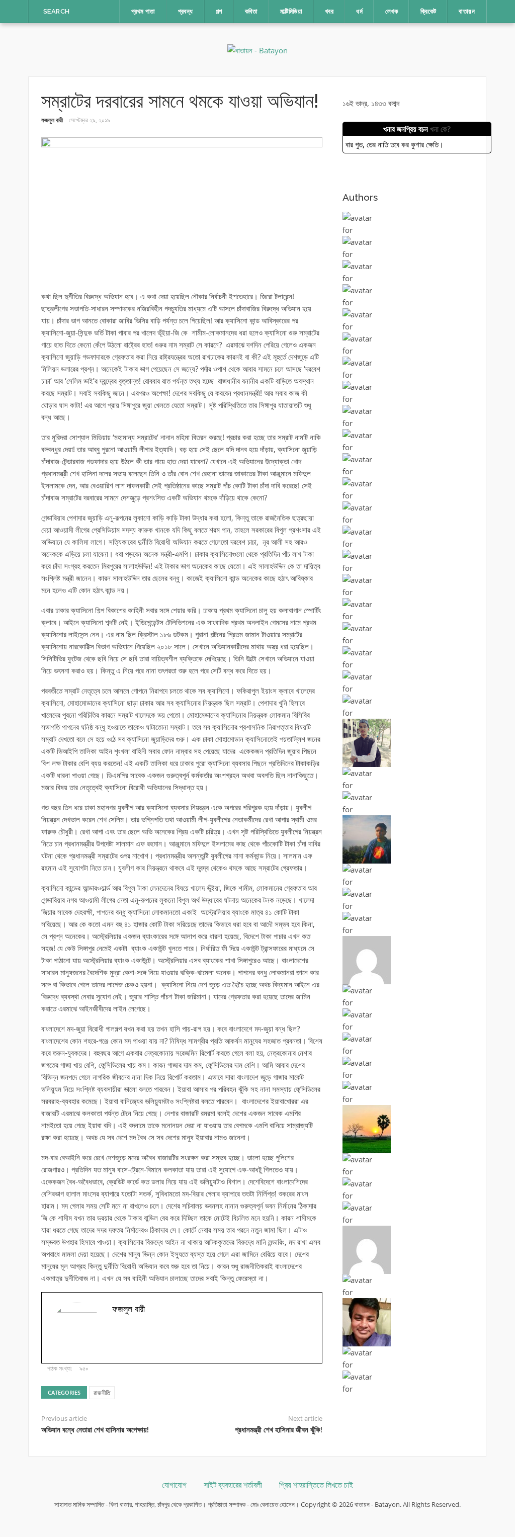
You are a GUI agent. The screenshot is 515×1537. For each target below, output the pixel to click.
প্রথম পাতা (143, 11)
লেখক (391, 11)
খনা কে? (440, 129)
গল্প (219, 11)
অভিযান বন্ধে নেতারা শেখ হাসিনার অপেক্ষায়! (95, 1429)
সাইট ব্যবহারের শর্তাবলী (233, 1485)
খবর (329, 11)
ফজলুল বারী (52, 120)
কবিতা (251, 11)
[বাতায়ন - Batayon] (257, 49)
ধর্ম (359, 11)
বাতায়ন (467, 11)
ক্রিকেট (428, 11)
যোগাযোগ (174, 1485)
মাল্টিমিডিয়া (291, 11)
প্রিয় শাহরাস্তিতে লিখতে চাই (316, 1485)
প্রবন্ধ (185, 11)
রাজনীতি (102, 1392)
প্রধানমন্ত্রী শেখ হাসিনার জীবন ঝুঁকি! (278, 1429)
